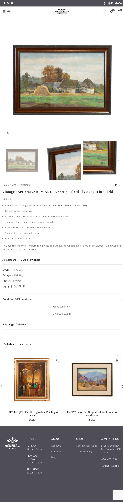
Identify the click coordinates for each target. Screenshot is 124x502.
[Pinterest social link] (12, 3)
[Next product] (120, 185)
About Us (56, 445)
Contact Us (57, 451)
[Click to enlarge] (8, 133)
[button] (5, 79)
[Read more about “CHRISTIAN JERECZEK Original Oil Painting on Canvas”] (57, 360)
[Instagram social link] (8, 3)
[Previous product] (112, 185)
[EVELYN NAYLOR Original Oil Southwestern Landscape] (92, 379)
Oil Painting (14, 280)
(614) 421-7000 (113, 3)
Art (14, 184)
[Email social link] (20, 286)
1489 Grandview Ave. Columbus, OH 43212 (111, 449)
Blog (53, 457)
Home (5, 184)
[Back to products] (116, 185)
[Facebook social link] (4, 3)
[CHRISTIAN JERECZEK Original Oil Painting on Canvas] (31, 379)
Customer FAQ (84, 451)
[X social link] (15, 286)
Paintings (24, 184)
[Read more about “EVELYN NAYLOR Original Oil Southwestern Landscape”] (117, 360)
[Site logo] (62, 11)
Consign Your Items (86, 445)
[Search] (105, 11)
